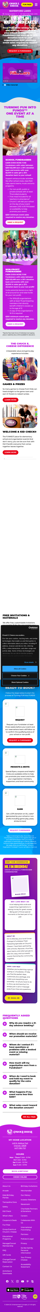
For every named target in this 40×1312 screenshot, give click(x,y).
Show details (29, 662)
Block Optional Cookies (20, 682)
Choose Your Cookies (19, 675)
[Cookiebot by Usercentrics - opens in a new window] (29, 628)
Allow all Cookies (20, 669)
